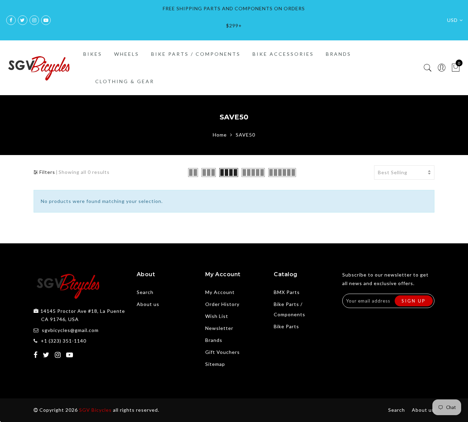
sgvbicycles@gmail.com (70, 330)
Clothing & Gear (124, 81)
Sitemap (215, 364)
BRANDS (338, 54)
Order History (222, 304)
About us (148, 304)
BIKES (92, 54)
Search (145, 292)
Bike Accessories (283, 54)
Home (220, 135)
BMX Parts (287, 292)
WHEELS (126, 54)
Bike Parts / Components (196, 54)
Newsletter (219, 328)
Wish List (216, 316)
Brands (213, 340)
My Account (220, 292)
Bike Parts (286, 326)
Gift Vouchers (222, 352)
